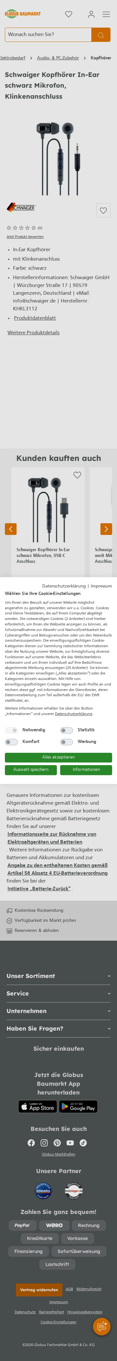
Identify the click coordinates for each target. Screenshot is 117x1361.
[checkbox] (11, 730)
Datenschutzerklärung (64, 586)
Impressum (101, 586)
